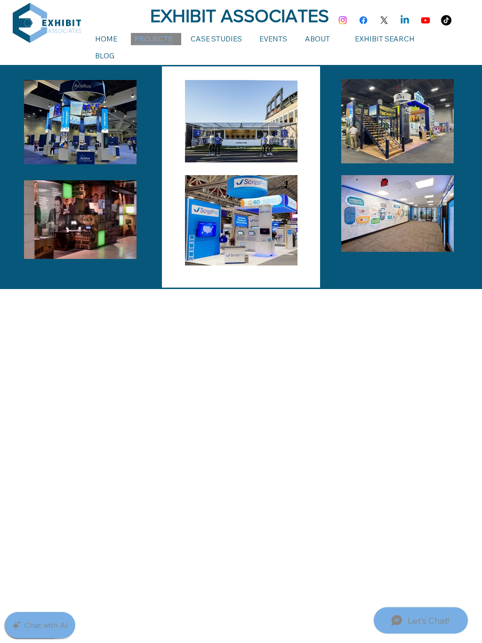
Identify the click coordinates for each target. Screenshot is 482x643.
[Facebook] (363, 20)
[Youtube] (425, 20)
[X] (384, 20)
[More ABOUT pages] (339, 39)
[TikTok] (446, 20)
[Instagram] (342, 20)
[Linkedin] (405, 20)
